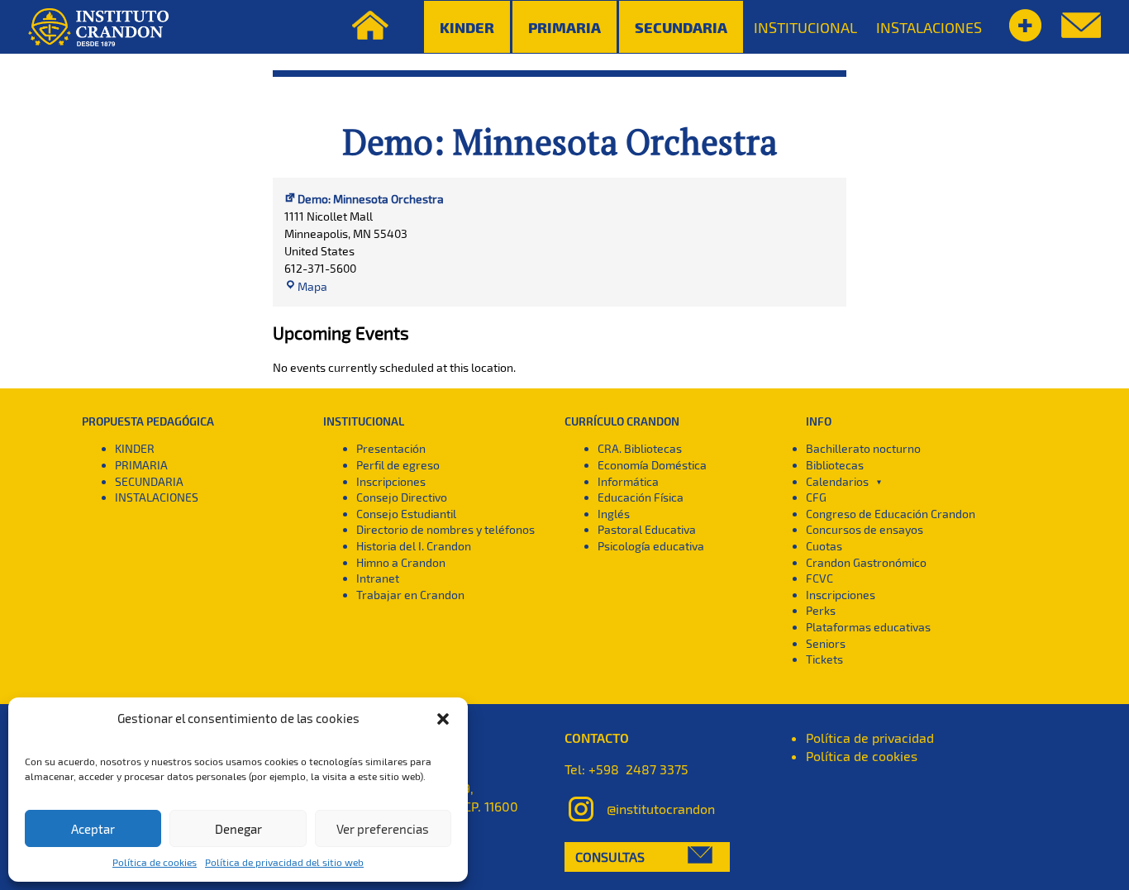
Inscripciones (391, 481)
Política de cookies (154, 862)
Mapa (312, 286)
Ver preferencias (382, 828)
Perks (821, 610)
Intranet (377, 578)
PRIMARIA (141, 465)
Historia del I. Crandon (413, 546)
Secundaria (681, 27)
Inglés (614, 514)
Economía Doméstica (652, 465)
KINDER (135, 448)
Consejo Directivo (401, 497)
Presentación (391, 448)
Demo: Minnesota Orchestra (559, 141)
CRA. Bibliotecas (640, 448)
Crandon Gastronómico (866, 562)
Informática (628, 481)
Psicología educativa (651, 546)
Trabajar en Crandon (410, 595)
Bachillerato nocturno (863, 448)
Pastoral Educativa (647, 529)
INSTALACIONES (929, 27)
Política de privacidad (870, 737)
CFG (816, 497)
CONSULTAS (610, 856)
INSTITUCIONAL (805, 27)
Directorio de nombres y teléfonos (445, 529)
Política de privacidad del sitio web (284, 862)
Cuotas (824, 546)
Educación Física (641, 497)
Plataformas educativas (868, 627)
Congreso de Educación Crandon (890, 514)
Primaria (564, 27)
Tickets (824, 659)
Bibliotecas (835, 465)
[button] (443, 719)
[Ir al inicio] (98, 27)
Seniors (826, 643)
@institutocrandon (661, 808)
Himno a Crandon (400, 562)
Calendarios (837, 481)
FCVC (819, 578)
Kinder (467, 27)
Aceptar (93, 828)
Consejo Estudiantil (406, 514)
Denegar (238, 828)
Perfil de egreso (398, 465)
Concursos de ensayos (864, 529)
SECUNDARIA (149, 481)
